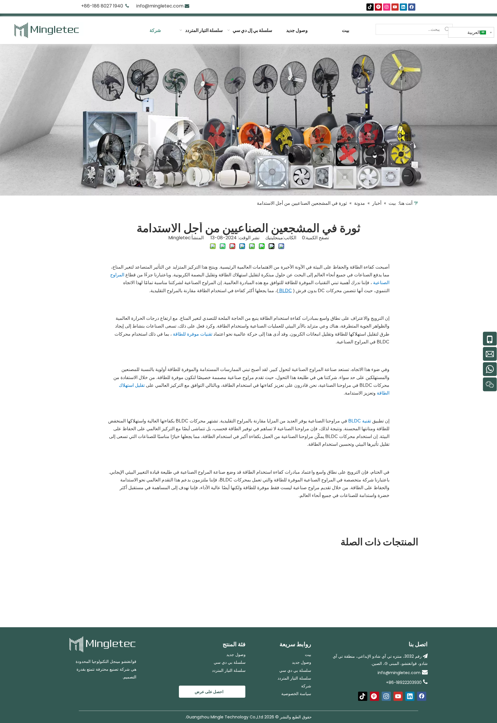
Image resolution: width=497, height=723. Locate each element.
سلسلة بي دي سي (230, 662)
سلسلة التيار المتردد (229, 670)
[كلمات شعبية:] (447, 29)
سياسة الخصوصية (296, 694)
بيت (308, 654)
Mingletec (179, 237)
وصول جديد (236, 654)
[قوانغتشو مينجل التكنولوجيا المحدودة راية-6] (248, 120)
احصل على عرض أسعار (209, 693)
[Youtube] (395, 7)
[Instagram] (386, 7)
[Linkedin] (403, 7)
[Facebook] (411, 7)
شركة (306, 686)
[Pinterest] (378, 7)
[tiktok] (370, 7)
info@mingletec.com (159, 6)
